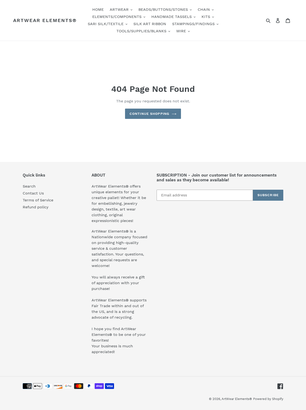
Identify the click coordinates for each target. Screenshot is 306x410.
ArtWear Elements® (45, 20)
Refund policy (36, 207)
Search (29, 186)
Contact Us (33, 193)
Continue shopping (149, 114)
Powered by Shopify (268, 399)
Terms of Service (38, 200)
